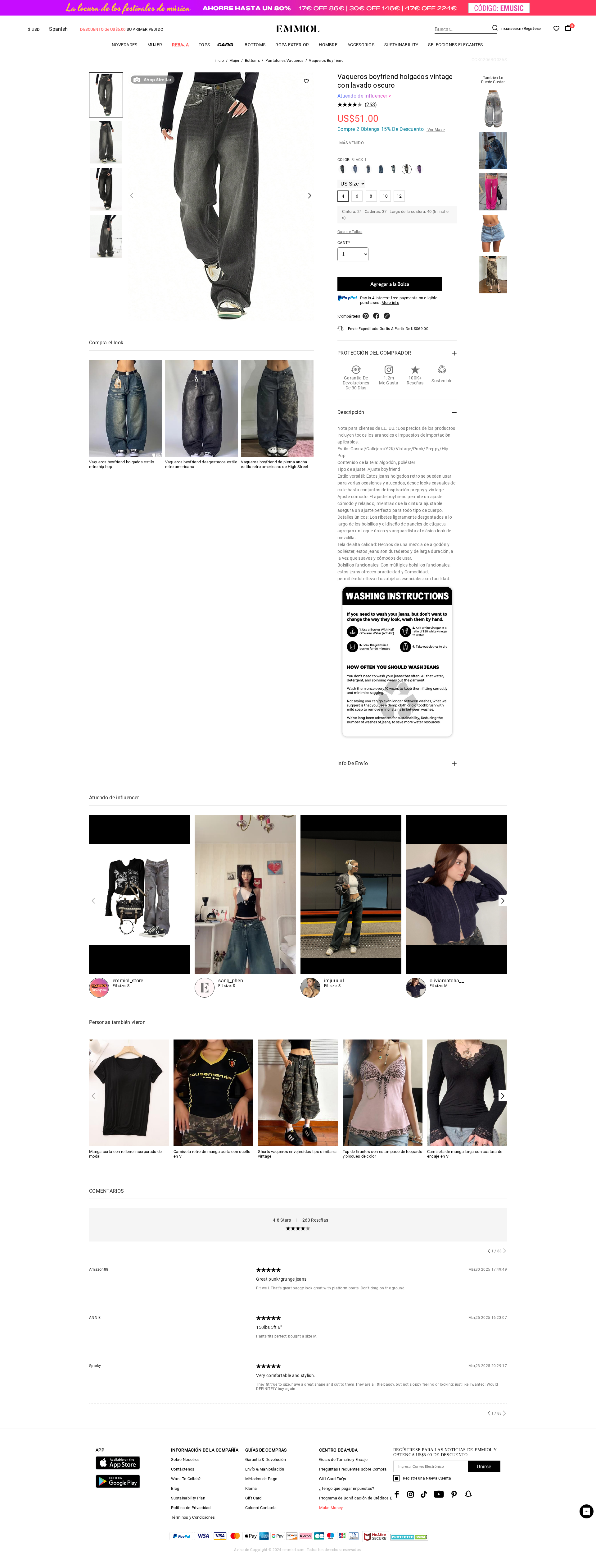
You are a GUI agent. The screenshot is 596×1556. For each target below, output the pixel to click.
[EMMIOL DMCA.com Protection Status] (409, 1541)
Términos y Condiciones (193, 1517)
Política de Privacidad (191, 1507)
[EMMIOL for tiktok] (424, 1494)
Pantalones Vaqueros (284, 60)
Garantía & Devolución (265, 1459)
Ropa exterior (292, 44)
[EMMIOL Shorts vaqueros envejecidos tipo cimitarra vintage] (298, 1092)
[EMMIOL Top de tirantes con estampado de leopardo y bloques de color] (382, 1092)
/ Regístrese (531, 28)
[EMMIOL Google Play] (118, 1486)
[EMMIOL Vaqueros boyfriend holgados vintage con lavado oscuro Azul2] (381, 171)
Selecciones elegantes (455, 44)
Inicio (219, 60)
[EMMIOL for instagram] (410, 1494)
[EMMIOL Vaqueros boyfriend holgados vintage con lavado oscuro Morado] (419, 171)
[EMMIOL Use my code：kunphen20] (245, 906)
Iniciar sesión (510, 28)
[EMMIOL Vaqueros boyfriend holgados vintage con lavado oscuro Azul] (342, 171)
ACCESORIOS (360, 44)
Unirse (484, 1467)
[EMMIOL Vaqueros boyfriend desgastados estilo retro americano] (201, 408)
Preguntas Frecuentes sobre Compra (352, 1469)
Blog (175, 1488)
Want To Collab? (186, 1478)
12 (399, 196)
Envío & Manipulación (264, 1469)
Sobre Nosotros (185, 1459)
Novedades (125, 44)
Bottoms (255, 44)
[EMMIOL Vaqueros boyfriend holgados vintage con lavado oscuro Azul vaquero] (355, 171)
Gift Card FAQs (332, 1478)
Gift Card (253, 1498)
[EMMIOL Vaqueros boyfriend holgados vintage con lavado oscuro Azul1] (368, 171)
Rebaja (180, 44)
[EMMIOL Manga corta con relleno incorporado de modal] (129, 1092)
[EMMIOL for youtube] (439, 1494)
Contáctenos (182, 1469)
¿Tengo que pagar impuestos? (346, 1488)
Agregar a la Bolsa (389, 284)
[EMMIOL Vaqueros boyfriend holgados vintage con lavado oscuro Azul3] (394, 171)
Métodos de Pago (261, 1478)
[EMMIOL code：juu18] (350, 906)
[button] (503, 900)
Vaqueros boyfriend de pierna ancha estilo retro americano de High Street (274, 464)
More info (390, 302)
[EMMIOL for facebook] (396, 1494)
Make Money (331, 1507)
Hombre (328, 44)
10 (385, 196)
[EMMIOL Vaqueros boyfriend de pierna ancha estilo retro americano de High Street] (277, 408)
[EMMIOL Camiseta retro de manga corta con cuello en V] (213, 1092)
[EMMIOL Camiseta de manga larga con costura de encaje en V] (467, 1092)
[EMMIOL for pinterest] (454, 1494)
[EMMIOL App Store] (118, 1468)
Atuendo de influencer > (364, 96)
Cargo (227, 44)
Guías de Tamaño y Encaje (343, 1459)
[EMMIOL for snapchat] (468, 1494)
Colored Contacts (261, 1507)
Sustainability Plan (188, 1498)
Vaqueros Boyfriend (326, 60)
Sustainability (401, 44)
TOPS (204, 44)
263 (370, 105)
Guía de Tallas (349, 232)
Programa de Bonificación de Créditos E (355, 1498)
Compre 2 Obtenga (391, 129)
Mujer (154, 44)
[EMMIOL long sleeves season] (139, 906)
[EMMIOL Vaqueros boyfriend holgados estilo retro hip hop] (125, 408)
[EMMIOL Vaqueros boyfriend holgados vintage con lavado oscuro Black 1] (407, 171)
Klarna (251, 1488)
